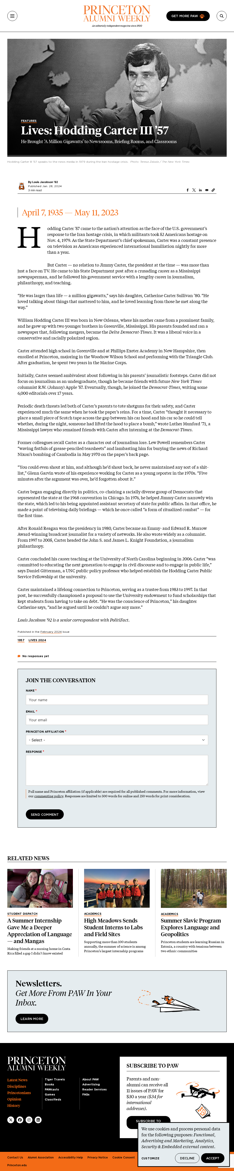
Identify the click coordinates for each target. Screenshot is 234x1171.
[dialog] (183, 1144)
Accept (212, 1158)
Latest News (17, 1080)
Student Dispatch (22, 913)
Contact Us (15, 1157)
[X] (11, 1120)
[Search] (222, 16)
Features (29, 121)
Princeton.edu (17, 1165)
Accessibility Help (70, 1157)
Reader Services (94, 1089)
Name (30, 690)
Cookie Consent (123, 1157)
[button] (213, 190)
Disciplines (16, 1086)
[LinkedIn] (38, 1120)
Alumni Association (41, 1157)
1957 (21, 640)
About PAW (90, 1079)
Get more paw (184, 16)
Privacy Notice (98, 1157)
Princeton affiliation (45, 731)
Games (50, 1094)
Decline (187, 1158)
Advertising (91, 1084)
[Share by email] (207, 190)
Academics (92, 913)
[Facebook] (20, 1120)
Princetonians (19, 1093)
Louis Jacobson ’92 (45, 182)
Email (30, 711)
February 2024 (51, 631)
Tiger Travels (55, 1079)
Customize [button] (150, 1158)
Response (34, 751)
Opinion (14, 1099)
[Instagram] (29, 1120)
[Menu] (12, 16)
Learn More (32, 1019)
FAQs (86, 1094)
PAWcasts (52, 1089)
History (13, 1105)
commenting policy (48, 796)
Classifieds (53, 1099)
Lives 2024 (37, 640)
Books (49, 1084)
